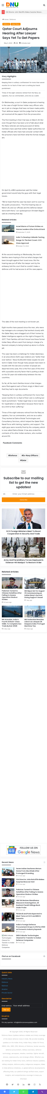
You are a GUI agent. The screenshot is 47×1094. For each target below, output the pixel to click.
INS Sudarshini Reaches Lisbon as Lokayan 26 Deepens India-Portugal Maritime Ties (34, 622)
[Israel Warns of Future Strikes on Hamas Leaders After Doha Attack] (8, 228)
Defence (13, 19)
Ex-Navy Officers (30, 455)
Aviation (5, 989)
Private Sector (7, 993)
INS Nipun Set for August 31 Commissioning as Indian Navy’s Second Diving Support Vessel (34, 594)
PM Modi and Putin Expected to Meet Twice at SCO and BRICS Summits (29, 916)
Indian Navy (15, 24)
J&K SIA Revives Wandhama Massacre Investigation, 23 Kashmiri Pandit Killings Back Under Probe (28, 904)
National (5, 986)
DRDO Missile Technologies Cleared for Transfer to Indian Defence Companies (28, 937)
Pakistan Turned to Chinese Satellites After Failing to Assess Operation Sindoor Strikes (12, 595)
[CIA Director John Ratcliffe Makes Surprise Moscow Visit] (8, 882)
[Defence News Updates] (12, 5)
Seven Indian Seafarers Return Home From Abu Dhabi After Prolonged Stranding (28, 870)
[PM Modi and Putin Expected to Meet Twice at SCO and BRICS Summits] (8, 917)
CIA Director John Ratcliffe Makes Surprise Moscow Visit (26, 12)
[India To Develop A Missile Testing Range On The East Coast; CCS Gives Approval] (8, 240)
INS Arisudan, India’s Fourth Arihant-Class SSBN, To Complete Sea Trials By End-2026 (11, 622)
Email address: (7, 1006)
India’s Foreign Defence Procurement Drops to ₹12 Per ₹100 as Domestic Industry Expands (30, 926)
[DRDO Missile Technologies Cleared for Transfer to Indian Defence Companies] (8, 941)
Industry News (7, 979)
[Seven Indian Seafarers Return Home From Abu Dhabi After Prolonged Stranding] (8, 871)
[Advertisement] (23, 165)
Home (6, 19)
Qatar (23, 460)
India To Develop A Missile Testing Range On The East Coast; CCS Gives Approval (30, 240)
